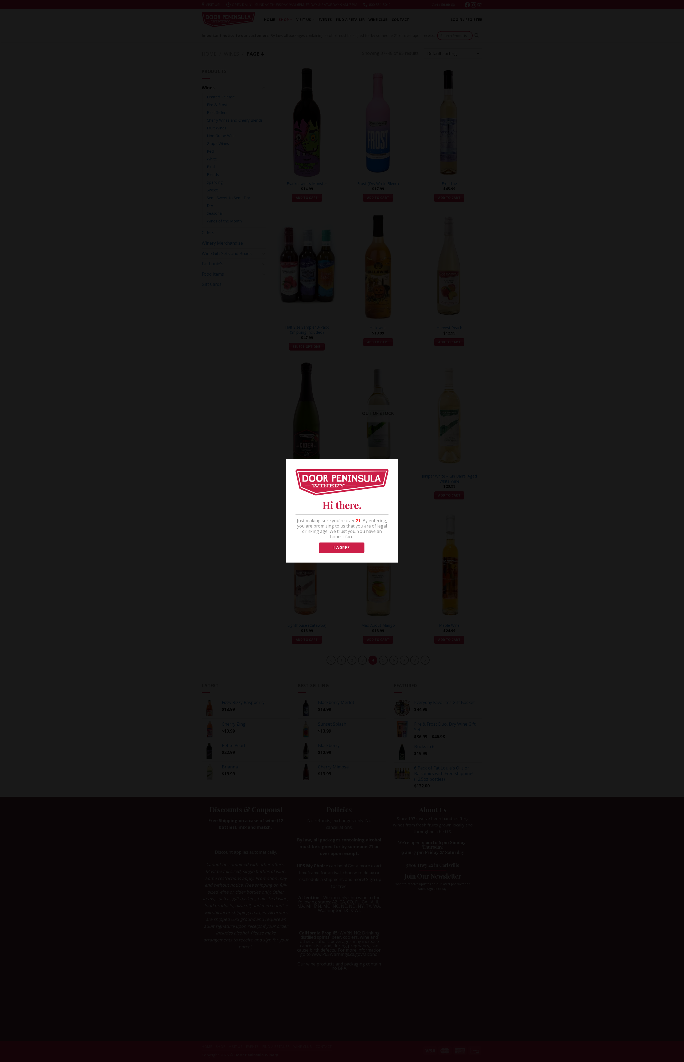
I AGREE (341, 548)
